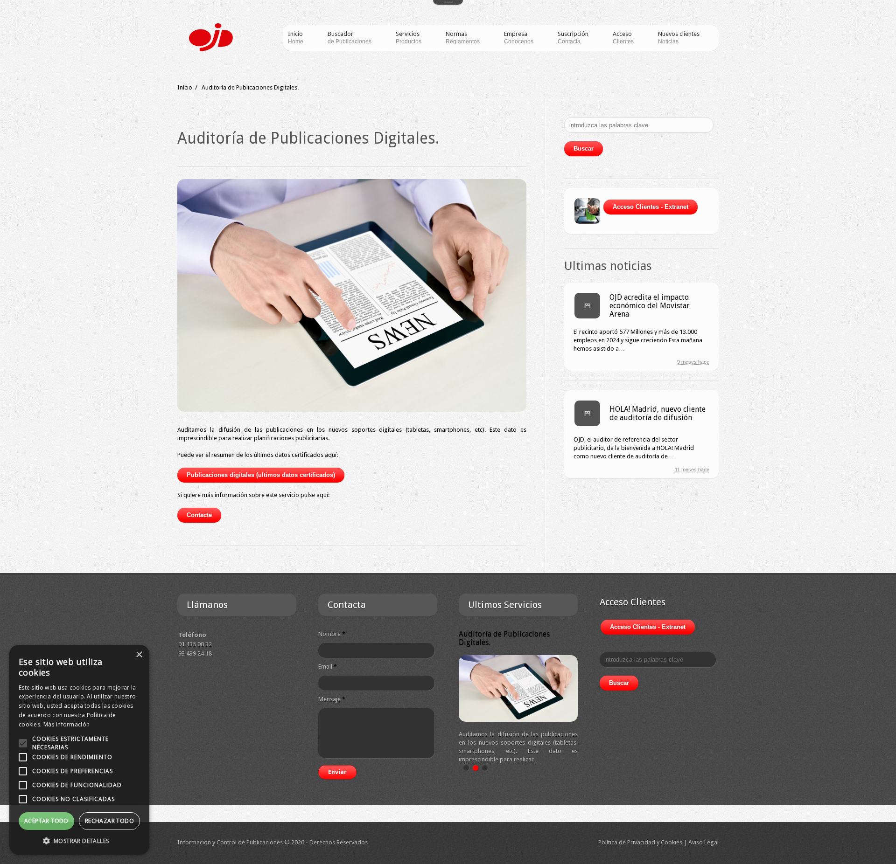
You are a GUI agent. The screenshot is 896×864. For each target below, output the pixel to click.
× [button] (138, 654)
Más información (66, 724)
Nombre (331, 633)
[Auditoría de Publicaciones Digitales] (351, 295)
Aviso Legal (703, 842)
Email (327, 666)
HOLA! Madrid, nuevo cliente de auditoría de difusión (657, 413)
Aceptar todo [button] (46, 821)
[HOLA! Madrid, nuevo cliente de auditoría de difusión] (587, 413)
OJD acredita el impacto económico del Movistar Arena (649, 305)
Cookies (671, 842)
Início (184, 87)
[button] (79, 840)
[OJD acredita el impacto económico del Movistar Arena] (587, 305)
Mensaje (331, 699)
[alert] (79, 750)
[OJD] (211, 37)
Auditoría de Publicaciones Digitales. (504, 638)
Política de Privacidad (626, 842)
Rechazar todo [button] (109, 821)
